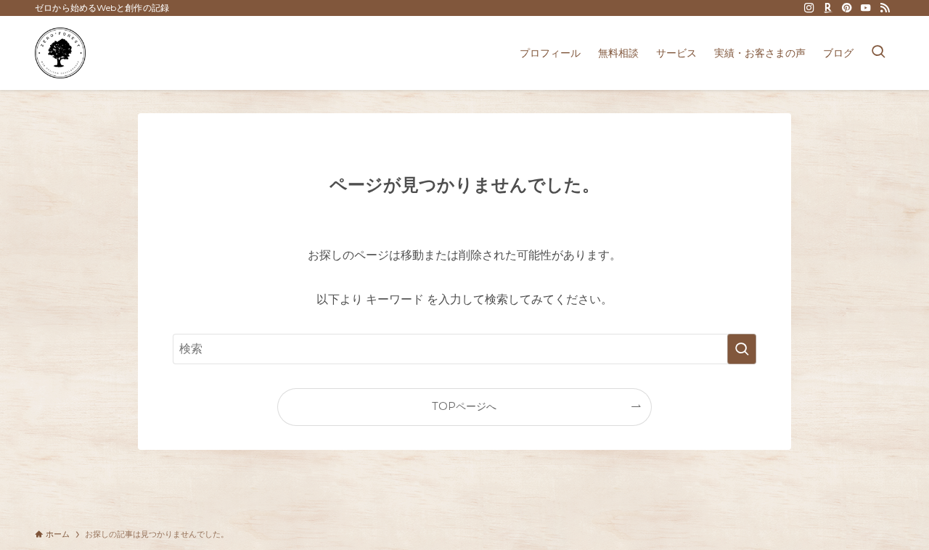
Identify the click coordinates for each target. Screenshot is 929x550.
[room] (828, 8)
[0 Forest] (60, 53)
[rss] (884, 8)
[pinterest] (847, 8)
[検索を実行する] (741, 349)
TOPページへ (464, 406)
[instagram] (809, 8)
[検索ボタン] (878, 53)
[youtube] (865, 8)
